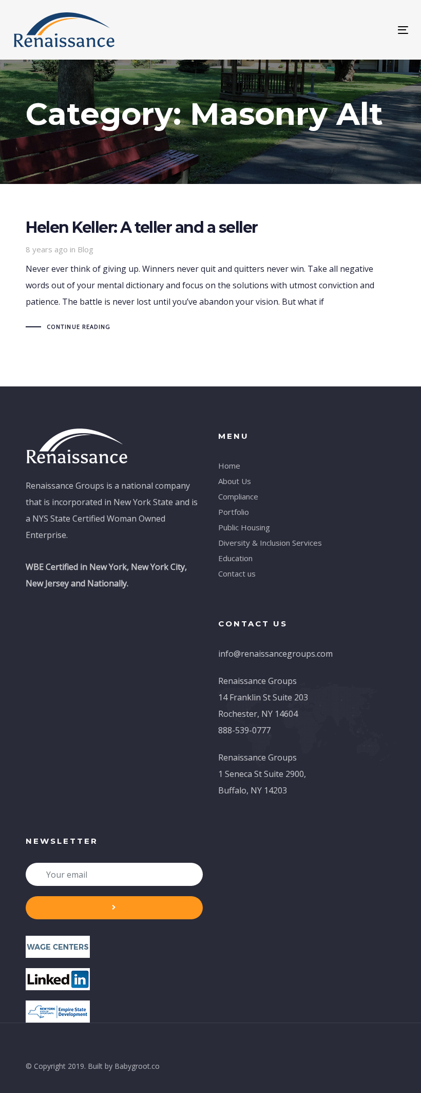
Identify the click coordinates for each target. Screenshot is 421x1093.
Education (235, 558)
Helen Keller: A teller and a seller (210, 277)
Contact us (237, 573)
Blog (85, 249)
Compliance (238, 496)
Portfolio (233, 512)
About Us (234, 481)
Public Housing (244, 527)
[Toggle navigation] (342, 30)
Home (229, 465)
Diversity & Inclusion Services (270, 543)
